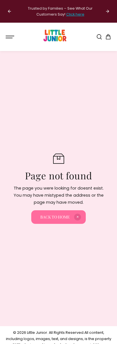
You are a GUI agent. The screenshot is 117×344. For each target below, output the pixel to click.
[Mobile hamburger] (10, 37)
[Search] (99, 36)
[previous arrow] (9, 11)
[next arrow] (108, 11)
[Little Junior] (55, 37)
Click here (73, 14)
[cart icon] (108, 36)
